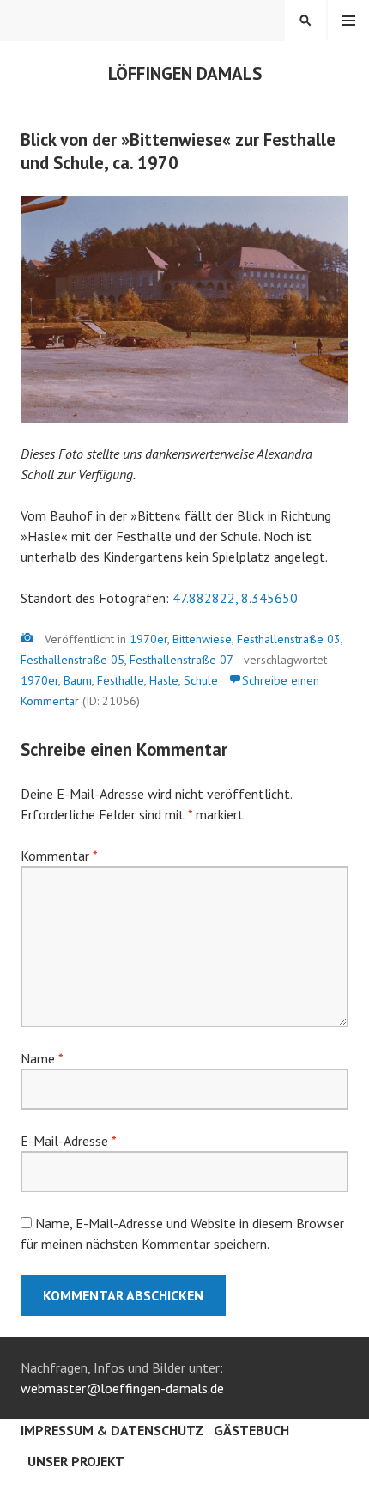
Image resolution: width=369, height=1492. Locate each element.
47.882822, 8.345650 (235, 597)
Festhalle (120, 680)
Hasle (163, 680)
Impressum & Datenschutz (112, 1430)
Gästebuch (251, 1430)
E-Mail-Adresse (68, 1140)
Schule (201, 680)
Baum (78, 680)
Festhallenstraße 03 (289, 639)
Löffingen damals (185, 73)
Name (42, 1058)
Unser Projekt (75, 1461)
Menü (348, 20)
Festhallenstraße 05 (72, 659)
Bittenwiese (202, 639)
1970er (148, 639)
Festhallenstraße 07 (181, 659)
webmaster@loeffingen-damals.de (122, 1388)
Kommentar (59, 855)
